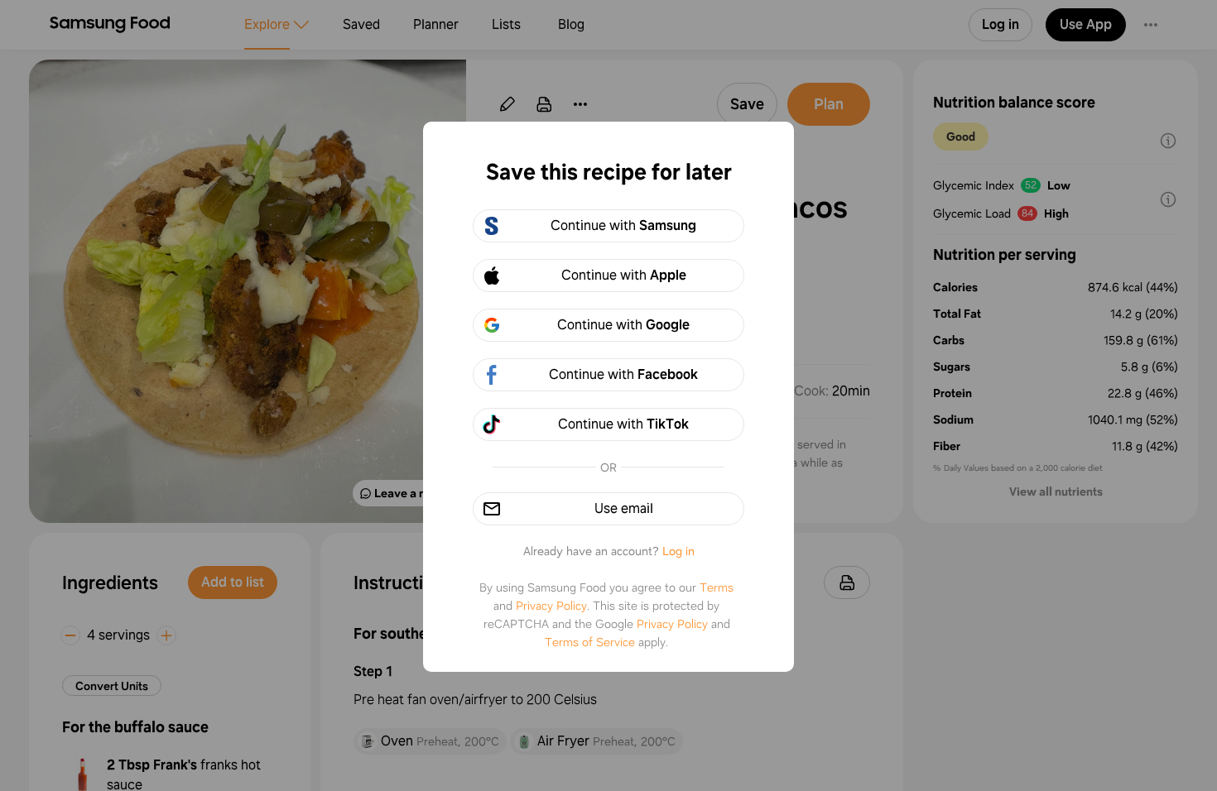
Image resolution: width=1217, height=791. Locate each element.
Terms (717, 587)
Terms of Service (590, 642)
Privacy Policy (551, 605)
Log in (678, 551)
